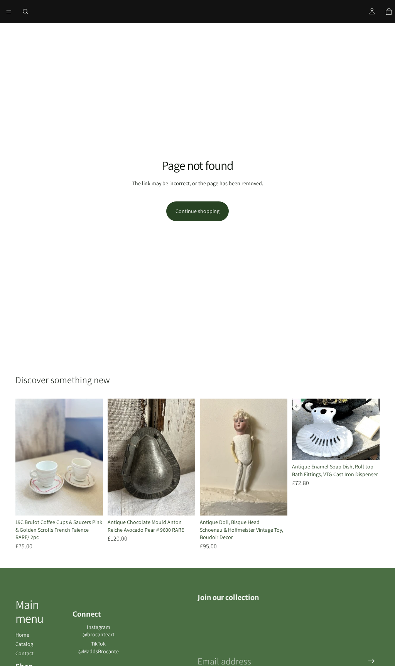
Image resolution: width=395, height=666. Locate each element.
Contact (24, 653)
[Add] (91, 503)
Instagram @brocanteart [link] (99, 631)
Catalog (24, 644)
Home (22, 634)
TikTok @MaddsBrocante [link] (98, 647)
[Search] (25, 11)
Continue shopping (197, 211)
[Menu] (9, 11)
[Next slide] (94, 457)
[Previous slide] (23, 457)
